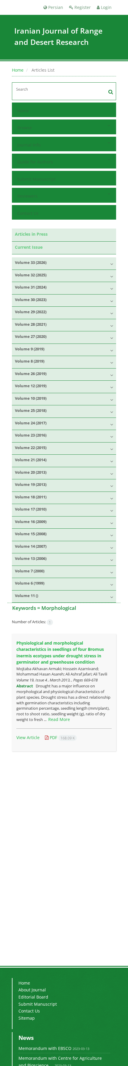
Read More (59, 719)
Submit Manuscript (36, 179)
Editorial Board (33, 997)
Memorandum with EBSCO (44, 1048)
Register (82, 7)
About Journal (32, 990)
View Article (28, 737)
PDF (62, 737)
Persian (55, 7)
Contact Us (28, 213)
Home (18, 70)
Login (106, 7)
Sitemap (26, 1018)
